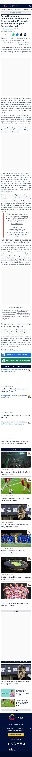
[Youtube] (18, 743)
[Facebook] (9, 743)
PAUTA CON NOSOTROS (16, 735)
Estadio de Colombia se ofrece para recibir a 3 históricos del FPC (16, 578)
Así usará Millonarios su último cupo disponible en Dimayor (13, 552)
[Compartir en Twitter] (21, 34)
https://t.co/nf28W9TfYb (17, 230)
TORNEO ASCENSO (15, 13)
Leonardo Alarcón (8, 29)
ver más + (16, 710)
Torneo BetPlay (10, 350)
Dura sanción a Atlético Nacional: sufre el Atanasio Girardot (15, 473)
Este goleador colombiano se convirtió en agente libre (15, 416)
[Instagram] (15, 743)
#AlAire (9, 214)
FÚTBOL (15, 6)
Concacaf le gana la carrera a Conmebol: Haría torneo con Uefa (22, 703)
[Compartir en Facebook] (17, 34)
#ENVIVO (17, 228)
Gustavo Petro (14, 9)
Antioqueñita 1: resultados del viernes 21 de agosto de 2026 (22, 692)
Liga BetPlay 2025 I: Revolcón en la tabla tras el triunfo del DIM (15, 390)
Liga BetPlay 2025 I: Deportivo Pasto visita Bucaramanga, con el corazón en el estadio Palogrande (23, 313)
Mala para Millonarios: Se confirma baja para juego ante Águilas (15, 683)
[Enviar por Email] (25, 34)
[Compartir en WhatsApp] (13, 34)
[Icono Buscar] (30, 6)
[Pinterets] (24, 743)
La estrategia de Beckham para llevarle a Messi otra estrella (15, 604)
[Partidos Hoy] (21, 743)
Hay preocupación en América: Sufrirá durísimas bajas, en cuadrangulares (14, 442)
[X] (12, 743)
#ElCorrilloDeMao (17, 224)
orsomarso (19, 350)
